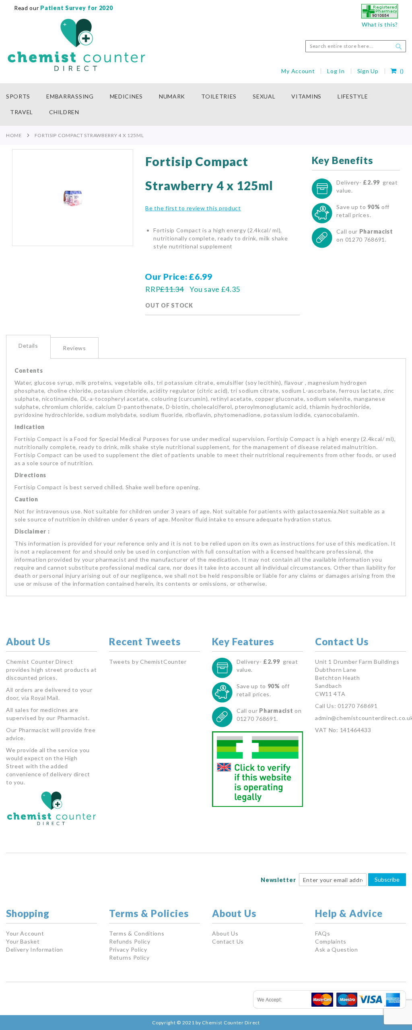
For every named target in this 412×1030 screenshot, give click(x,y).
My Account (298, 71)
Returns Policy (129, 957)
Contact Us (228, 941)
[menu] (206, 104)
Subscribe (387, 879)
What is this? (380, 24)
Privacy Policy (128, 949)
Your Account (25, 933)
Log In (335, 71)
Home (14, 135)
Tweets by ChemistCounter (148, 661)
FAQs (322, 933)
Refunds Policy (129, 941)
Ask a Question (336, 949)
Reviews (74, 348)
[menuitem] (22, 97)
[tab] (28, 347)
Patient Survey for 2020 (76, 7)
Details (28, 345)
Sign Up (368, 71)
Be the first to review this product (193, 208)
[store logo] (76, 45)
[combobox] (355, 46)
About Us (225, 933)
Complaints (330, 941)
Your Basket (23, 941)
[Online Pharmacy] (379, 16)
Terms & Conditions (137, 933)
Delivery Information (34, 949)
